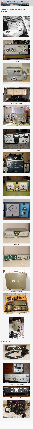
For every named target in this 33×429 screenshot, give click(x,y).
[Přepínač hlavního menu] (31, 3)
